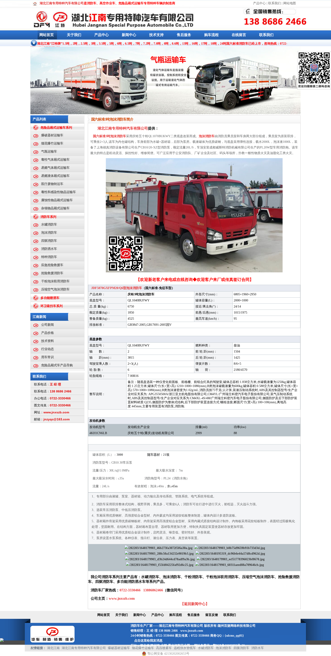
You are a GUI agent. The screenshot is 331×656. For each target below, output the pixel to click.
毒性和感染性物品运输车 (58, 192)
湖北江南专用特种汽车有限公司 (84, 648)
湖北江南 (53, 648)
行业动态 (47, 349)
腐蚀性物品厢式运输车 (57, 200)
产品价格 (47, 333)
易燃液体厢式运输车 (55, 176)
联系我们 (274, 3)
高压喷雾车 (164, 648)
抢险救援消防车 (52, 273)
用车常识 (47, 357)
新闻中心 (129, 35)
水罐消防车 (49, 224)
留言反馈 (211, 615)
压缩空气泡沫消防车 (55, 289)
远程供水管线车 (185, 648)
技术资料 (47, 341)
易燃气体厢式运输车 (55, 167)
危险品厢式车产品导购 (57, 365)
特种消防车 (49, 257)
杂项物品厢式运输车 (55, 208)
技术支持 (156, 35)
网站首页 (46, 35)
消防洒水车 (49, 249)
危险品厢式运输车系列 (56, 127)
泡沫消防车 (49, 232)
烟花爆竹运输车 (52, 143)
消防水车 (257, 648)
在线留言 (239, 35)
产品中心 (259, 3)
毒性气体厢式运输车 (55, 159)
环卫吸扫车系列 (52, 306)
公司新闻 (47, 324)
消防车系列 (48, 217)
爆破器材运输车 (52, 135)
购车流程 (211, 35)
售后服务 (184, 35)
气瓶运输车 (49, 151)
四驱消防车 (49, 240)
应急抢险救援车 (52, 265)
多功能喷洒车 (50, 298)
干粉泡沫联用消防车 (55, 281)
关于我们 (74, 35)
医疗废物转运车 (52, 184)
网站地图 (289, 3)
